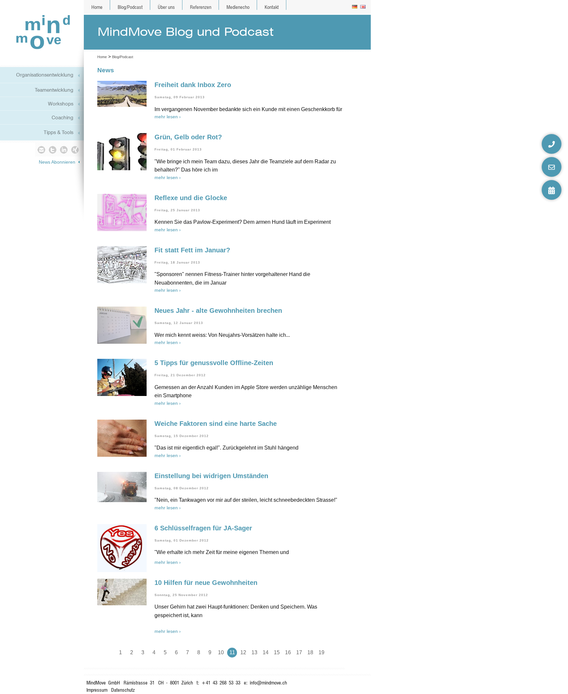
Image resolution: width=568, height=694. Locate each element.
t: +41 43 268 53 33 (218, 683)
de (355, 7)
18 (310, 652)
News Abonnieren (57, 162)
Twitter (52, 149)
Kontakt (272, 7)
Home (97, 7)
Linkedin (64, 149)
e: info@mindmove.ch (265, 683)
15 (277, 652)
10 (221, 652)
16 (288, 652)
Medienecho (237, 7)
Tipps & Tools (58, 132)
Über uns (166, 7)
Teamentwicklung (54, 90)
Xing (75, 149)
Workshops (60, 104)
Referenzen (200, 7)
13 (254, 652)
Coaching (62, 117)
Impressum (96, 690)
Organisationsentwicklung (44, 75)
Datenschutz (123, 690)
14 (266, 652)
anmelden (365, 687)
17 (299, 652)
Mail (41, 149)
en (363, 7)
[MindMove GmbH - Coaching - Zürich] (40, 31)
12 (243, 652)
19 (321, 652)
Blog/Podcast (130, 7)
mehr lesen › (167, 116)
